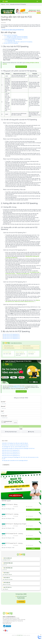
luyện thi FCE (17, 386)
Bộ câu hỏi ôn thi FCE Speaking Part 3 (11, 336)
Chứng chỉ (17, 353)
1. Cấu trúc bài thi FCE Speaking (10, 35)
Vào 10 (7, 353)
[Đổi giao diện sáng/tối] (37, 1)
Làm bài (33, 509)
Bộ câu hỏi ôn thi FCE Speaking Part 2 (11, 335)
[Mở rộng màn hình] (40, 1)
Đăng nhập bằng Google (11, 431)
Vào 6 (4, 353)
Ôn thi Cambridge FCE (21, 391)
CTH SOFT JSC (20, 635)
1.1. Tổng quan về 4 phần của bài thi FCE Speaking (16, 36)
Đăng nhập (31, 431)
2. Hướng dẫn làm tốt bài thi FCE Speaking (12, 39)
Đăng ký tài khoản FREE (21, 66)
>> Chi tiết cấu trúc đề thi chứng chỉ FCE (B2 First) (12, 29)
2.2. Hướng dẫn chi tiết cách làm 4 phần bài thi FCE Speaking (18, 41)
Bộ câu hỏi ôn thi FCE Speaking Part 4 (11, 338)
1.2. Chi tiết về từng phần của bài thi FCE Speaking (16, 37)
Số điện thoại (4, 415)
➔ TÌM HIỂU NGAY (21, 601)
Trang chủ (3, 4)
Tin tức (7, 4)
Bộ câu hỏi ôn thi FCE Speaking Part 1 (11, 334)
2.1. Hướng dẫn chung (10, 40)
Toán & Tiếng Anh (31, 353)
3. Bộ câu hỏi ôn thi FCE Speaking (10, 43)
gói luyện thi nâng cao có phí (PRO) (16, 387)
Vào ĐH (10, 353)
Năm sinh (3, 406)
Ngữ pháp (21, 353)
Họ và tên (3, 401)
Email (2, 411)
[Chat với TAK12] (40, 638)
